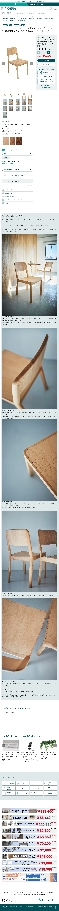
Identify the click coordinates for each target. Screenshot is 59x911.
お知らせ (51, 892)
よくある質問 (8, 203)
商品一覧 (6, 892)
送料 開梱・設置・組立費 (11, 169)
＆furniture (25, 16)
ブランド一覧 (35, 892)
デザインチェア (21, 20)
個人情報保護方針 (43, 894)
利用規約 (34, 894)
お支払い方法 (8, 193)
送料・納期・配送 (9, 196)
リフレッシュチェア (22, 18)
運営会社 (14, 894)
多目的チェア (40, 16)
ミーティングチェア (48, 18)
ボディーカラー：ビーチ (12, 150)
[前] (3, 63)
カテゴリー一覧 (14, 892)
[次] (31, 63)
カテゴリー (11, 16)
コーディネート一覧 (24, 892)
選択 (5, 153)
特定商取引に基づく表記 (24, 894)
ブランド (5, 16)
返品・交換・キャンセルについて (14, 200)
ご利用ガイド (8, 189)
